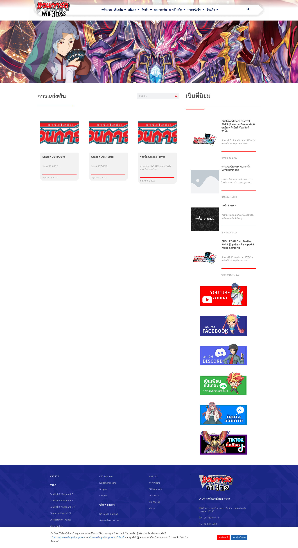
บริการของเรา (107, 504)
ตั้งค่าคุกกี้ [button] (223, 537)
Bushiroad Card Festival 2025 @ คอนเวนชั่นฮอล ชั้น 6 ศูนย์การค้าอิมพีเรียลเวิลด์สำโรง (238, 125)
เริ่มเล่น (118, 9)
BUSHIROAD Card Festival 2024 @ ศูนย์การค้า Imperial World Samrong (237, 244)
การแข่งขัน (194, 9)
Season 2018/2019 (53, 156)
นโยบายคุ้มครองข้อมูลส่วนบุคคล (67, 537)
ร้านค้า (211, 9)
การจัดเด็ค (175, 9)
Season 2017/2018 (102, 156)
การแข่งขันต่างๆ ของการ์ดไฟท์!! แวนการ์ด (235, 168)
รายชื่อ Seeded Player (152, 156)
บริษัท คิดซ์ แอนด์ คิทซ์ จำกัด (214, 498)
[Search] (176, 96)
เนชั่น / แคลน (228, 205)
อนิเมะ (132, 9)
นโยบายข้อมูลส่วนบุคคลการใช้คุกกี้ (106, 537)
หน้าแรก (106, 9)
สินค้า (145, 9)
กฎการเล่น (160, 9)
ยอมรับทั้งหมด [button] (239, 537)
